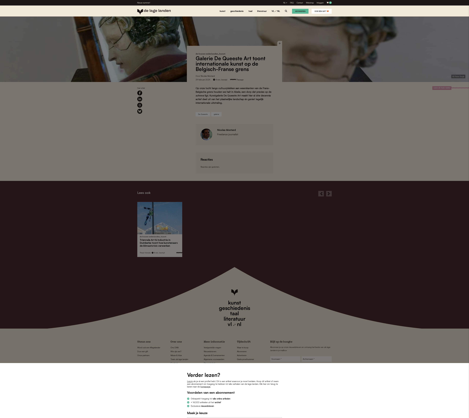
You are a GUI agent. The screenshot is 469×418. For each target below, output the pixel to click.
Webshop (310, 3)
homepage (205, 386)
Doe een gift (321, 11)
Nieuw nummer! (143, 3)
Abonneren (300, 11)
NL (284, 3)
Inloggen (320, 3)
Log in (190, 381)
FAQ (292, 3)
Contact (300, 3)
